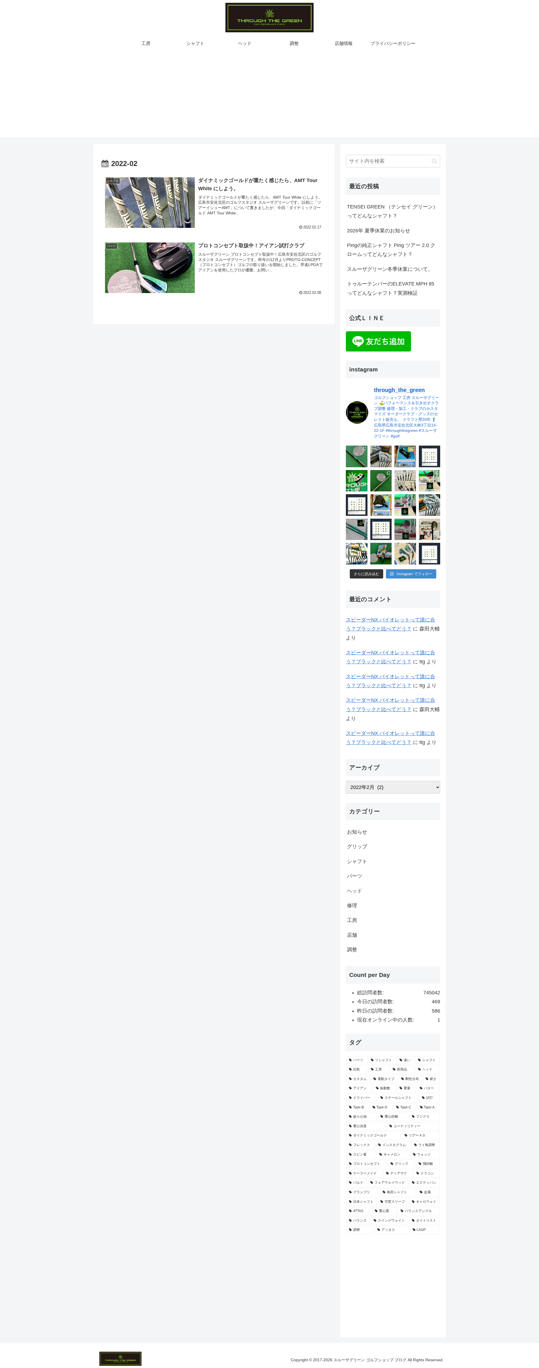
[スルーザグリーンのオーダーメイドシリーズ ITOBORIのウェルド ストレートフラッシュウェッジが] (405, 553)
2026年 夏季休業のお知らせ (378, 230)
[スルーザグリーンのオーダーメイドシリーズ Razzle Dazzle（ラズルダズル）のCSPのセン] (356, 481)
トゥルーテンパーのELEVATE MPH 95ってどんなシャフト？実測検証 (390, 288)
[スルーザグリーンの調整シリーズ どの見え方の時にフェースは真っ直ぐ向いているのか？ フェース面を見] (429, 529)
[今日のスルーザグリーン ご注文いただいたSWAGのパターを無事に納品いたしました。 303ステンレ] (381, 553)
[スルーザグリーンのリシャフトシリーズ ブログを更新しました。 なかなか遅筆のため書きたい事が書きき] (356, 456)
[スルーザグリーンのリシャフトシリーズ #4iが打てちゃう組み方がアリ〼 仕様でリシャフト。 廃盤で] (429, 505)
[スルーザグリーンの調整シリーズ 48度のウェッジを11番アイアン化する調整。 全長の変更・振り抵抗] (405, 505)
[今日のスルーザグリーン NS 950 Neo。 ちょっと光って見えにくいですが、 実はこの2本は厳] (356, 529)
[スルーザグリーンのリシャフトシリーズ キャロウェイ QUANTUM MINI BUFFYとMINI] (381, 505)
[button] (434, 161)
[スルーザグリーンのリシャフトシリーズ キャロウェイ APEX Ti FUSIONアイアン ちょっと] (429, 481)
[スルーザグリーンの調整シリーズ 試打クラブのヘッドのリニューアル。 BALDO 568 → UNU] (405, 529)
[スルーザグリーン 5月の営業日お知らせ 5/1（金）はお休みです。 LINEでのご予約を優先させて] (429, 553)
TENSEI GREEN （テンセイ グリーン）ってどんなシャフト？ (392, 211)
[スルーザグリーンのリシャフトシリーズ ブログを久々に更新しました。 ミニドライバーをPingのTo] (381, 481)
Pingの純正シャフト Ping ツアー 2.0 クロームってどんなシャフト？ (391, 249)
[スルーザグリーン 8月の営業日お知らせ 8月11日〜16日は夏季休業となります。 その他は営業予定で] (429, 456)
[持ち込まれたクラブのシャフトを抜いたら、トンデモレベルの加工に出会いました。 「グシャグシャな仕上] (405, 481)
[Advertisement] (269, 98)
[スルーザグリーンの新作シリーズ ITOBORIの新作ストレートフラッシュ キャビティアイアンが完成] (381, 456)
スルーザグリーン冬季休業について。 (390, 269)
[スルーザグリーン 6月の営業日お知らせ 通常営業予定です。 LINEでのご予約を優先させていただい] (381, 529)
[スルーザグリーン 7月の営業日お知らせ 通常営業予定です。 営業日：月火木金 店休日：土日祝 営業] (356, 505)
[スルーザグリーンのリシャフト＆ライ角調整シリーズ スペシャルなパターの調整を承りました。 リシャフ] (405, 456)
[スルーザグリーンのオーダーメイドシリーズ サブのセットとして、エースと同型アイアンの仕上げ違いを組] (356, 553)
